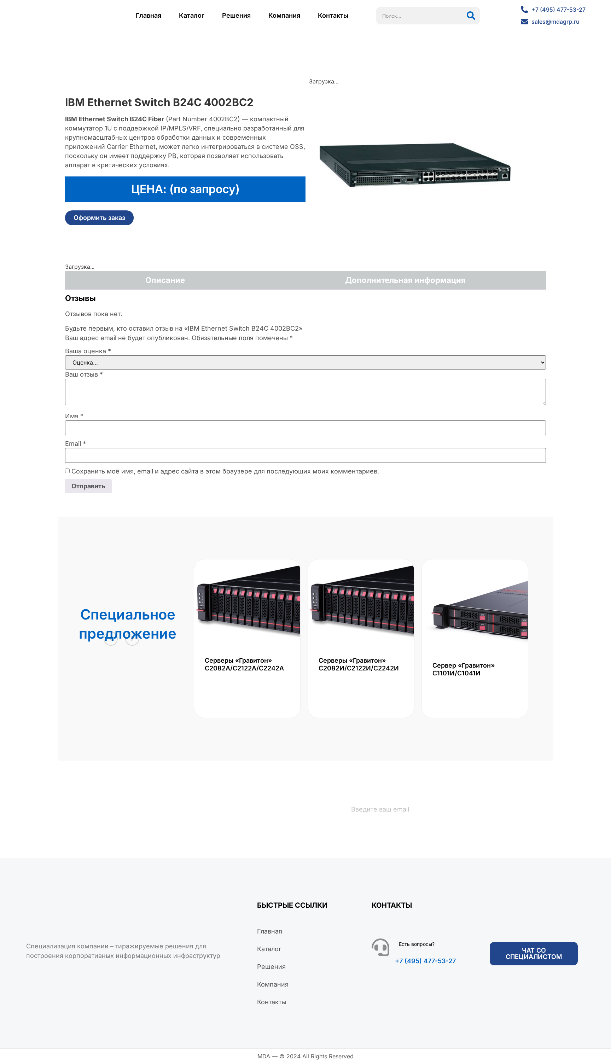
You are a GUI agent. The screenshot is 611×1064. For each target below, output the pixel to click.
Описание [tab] (165, 280)
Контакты (333, 15)
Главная (148, 15)
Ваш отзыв (84, 374)
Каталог (191, 15)
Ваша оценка (88, 351)
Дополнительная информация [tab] (405, 280)
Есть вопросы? (417, 944)
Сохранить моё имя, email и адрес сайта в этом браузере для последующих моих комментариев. (225, 471)
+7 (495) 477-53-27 (425, 961)
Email (75, 444)
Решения (236, 15)
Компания (284, 15)
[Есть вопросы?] (380, 947)
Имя (74, 416)
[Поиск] (471, 15)
